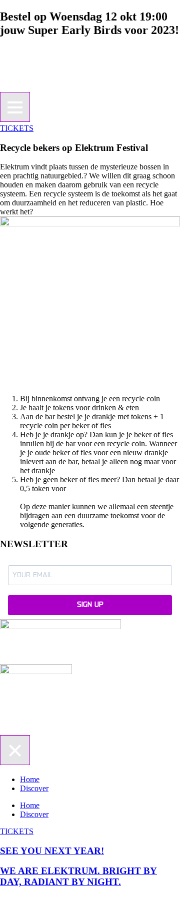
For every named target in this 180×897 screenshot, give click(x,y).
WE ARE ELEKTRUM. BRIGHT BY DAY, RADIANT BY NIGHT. (78, 876)
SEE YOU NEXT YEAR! (52, 851)
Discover (34, 788)
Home (30, 779)
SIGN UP (90, 605)
